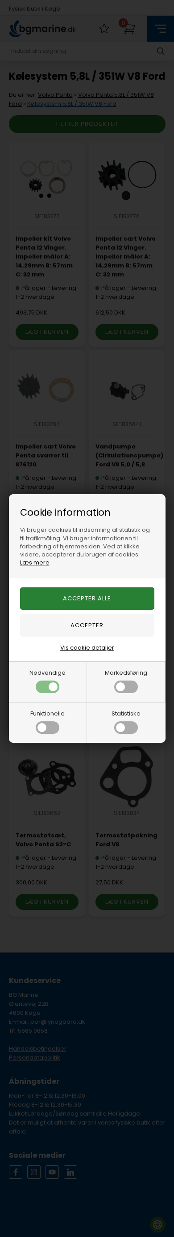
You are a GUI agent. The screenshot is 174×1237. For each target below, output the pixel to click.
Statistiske (126, 713)
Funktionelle (47, 713)
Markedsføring (126, 672)
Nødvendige (47, 672)
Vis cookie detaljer (87, 647)
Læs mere (35, 562)
